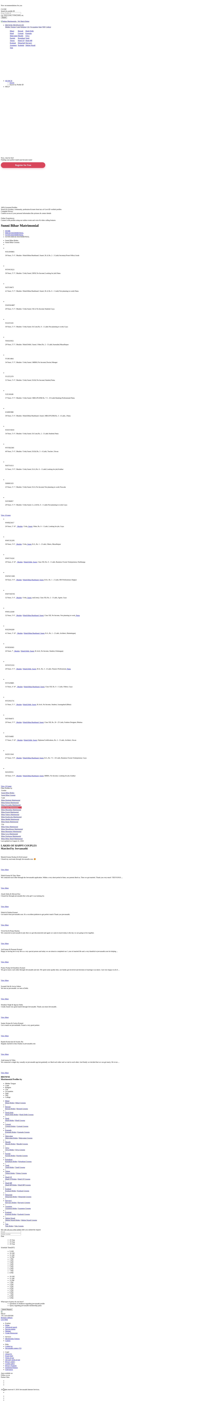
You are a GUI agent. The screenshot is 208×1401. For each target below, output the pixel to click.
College (48, 27)
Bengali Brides (10, 1109)
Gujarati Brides (10, 1126)
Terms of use (9, 1358)
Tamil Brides (9, 1167)
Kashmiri (21, 45)
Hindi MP (28, 40)
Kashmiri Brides (10, 1214)
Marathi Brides (10, 1144)
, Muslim (19, 526)
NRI (43, 27)
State (40, 27)
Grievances (9, 1369)
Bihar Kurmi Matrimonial (10, 812)
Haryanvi (28, 43)
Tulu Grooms (19, 1226)
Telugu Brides (10, 1173)
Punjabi (12, 38)
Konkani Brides (10, 1191)
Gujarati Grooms (22, 1126)
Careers (7, 1341)
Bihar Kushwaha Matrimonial (11, 817)
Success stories (10, 1329)
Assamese (13, 45)
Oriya (27, 36)
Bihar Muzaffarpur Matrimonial (12, 829)
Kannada (28, 33)
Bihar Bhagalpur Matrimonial (11, 831)
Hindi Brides (9, 1120)
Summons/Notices (11, 1368)
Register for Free (23, 165)
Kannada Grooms (23, 1132)
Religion (23, 27)
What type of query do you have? (12, 1302)
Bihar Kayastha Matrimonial (11, 805)
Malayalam (13, 36)
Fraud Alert (9, 1356)
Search (4, 17)
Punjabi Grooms (22, 1156)
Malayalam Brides (11, 1138)
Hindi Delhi (29, 31)
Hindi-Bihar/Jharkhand (31, 580)
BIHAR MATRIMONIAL (14, 233)
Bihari (12, 31)
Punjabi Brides (10, 1156)
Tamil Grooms (20, 1167)
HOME (7, 231)
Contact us (8, 1346)
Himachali (21, 43)
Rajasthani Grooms (25, 1161)
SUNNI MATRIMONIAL (14, 235)
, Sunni (29, 526)
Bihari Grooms (20, 1103)
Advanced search (11, 1327)
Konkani (13, 43)
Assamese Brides (11, 1208)
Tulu (11, 48)
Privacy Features (11, 1366)
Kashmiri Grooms (24, 1214)
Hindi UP (21, 40)
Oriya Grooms (20, 1150)
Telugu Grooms (21, 1173)
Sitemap (8, 1331)
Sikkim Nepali (30, 45)
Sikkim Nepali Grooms (29, 1220)
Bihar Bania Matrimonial (9, 822)
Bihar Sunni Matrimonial (10, 807)
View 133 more (6, 786)
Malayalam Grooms (25, 1138)
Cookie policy (10, 1364)
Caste (18, 27)
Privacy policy (10, 1362)
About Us (8, 1354)
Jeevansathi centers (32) (13, 1348)
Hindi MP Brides (11, 1185)
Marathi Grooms (22, 1144)
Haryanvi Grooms (24, 1203)
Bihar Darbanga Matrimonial (11, 836)
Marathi (20, 36)
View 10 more (6, 515)
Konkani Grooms (23, 1191)
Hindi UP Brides (11, 1179)
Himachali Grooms (24, 1197)
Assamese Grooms (24, 1208)
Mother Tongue (10, 27)
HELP (7, 87)
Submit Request (7, 1309)
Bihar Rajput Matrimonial (10, 803)
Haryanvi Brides (10, 1203)
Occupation (34, 27)
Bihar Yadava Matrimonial (10, 814)
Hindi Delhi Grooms (26, 1115)
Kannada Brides (10, 1132)
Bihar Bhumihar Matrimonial (11, 810)
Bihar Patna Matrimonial (9, 827)
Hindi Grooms (20, 1120)
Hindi (12, 33)
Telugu (12, 40)
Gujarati (20, 33)
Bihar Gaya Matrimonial (9, 834)
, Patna (77, 615)
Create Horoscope (11, 1333)
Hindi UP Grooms (24, 1179)
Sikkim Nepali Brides (12, 1220)
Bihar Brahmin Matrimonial (10, 800)
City (28, 27)
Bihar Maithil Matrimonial (10, 819)
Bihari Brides (9, 1103)
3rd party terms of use (12, 1360)
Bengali (20, 31)
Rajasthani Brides (11, 1161)
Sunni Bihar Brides (7, 793)
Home (7, 1325)
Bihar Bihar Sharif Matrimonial (12, 839)
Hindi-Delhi (28, 562)
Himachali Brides (11, 1197)
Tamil (27, 38)
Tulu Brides (9, 1226)
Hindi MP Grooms (24, 1185)
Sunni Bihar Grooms (8, 795)
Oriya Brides (9, 1150)
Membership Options (12, 1339)
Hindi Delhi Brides (11, 1115)
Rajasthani (21, 38)
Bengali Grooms (22, 1109)
